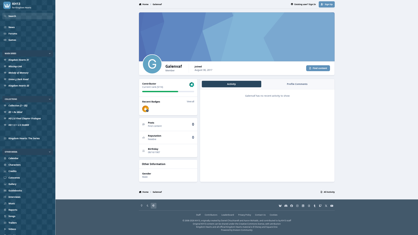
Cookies (273, 214)
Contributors (211, 214)
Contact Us (260, 214)
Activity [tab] (231, 84)
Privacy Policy (244, 214)
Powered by (236, 230)
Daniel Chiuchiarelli (230, 220)
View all (190, 101)
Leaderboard (227, 214)
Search (12, 16)
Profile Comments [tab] (297, 84)
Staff (198, 214)
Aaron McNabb (251, 220)
